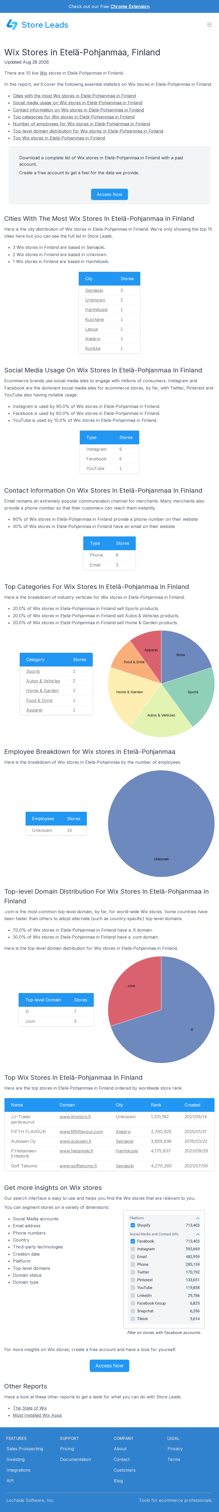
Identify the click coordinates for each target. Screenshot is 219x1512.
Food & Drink (39, 700)
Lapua (91, 329)
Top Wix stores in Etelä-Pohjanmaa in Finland (59, 138)
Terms (173, 1459)
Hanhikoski (96, 309)
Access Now (109, 194)
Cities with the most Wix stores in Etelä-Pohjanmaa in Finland (74, 95)
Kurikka (92, 348)
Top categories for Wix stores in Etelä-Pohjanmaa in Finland (74, 116)
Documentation (75, 1459)
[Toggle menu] (209, 24)
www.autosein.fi (75, 1141)
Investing (15, 1459)
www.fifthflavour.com (81, 1131)
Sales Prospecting (24, 1448)
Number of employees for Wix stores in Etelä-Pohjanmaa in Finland (81, 123)
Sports (33, 671)
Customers (125, 1470)
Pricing (67, 1448)
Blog (118, 1480)
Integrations (18, 1470)
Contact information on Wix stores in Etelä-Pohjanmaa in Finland (78, 110)
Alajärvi (92, 338)
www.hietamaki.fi (76, 1151)
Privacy (175, 1448)
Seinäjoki (94, 290)
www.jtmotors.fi (75, 1116)
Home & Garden (42, 690)
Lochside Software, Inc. (30, 1500)
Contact (122, 1459)
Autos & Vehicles (43, 681)
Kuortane (94, 319)
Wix (43, 73)
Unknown (95, 300)
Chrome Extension (130, 6)
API (10, 1480)
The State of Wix (30, 1408)
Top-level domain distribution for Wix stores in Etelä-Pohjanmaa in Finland (88, 131)
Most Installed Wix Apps (37, 1415)
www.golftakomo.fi (78, 1165)
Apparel (34, 710)
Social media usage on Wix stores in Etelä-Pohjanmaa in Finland (77, 102)
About (120, 1448)
